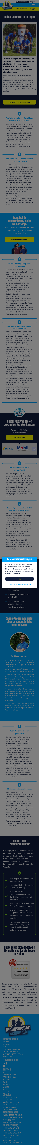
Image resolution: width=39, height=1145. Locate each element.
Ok (20, 579)
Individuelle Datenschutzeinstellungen (19, 584)
